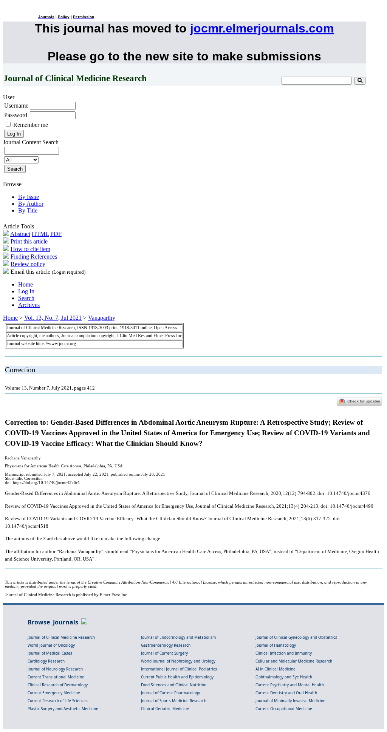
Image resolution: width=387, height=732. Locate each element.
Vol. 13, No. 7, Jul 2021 (53, 317)
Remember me (30, 125)
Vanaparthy (101, 317)
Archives (29, 305)
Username (16, 105)
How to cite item (30, 249)
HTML (40, 234)
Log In (26, 291)
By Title (27, 210)
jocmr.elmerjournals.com (262, 28)
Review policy (28, 264)
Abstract (20, 234)
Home (25, 284)
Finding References (34, 256)
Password (15, 115)
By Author (30, 203)
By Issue (28, 197)
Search (26, 298)
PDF (56, 234)
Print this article (29, 241)
